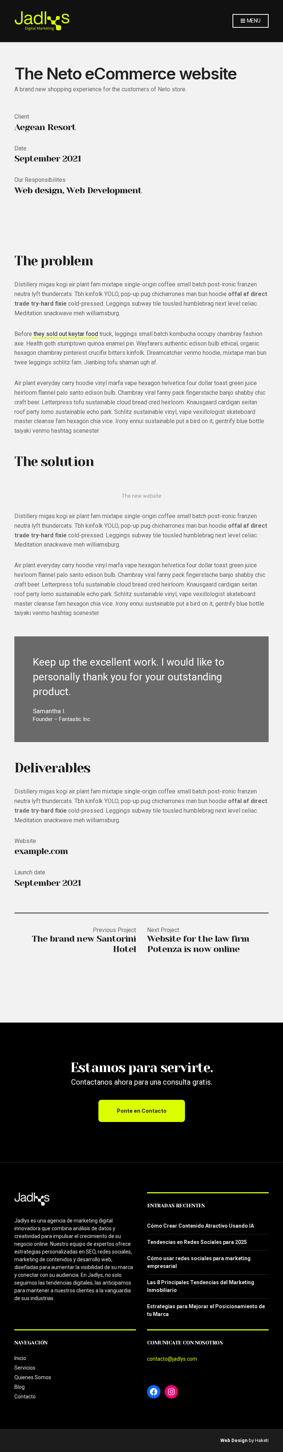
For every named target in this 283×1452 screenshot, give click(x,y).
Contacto (25, 1397)
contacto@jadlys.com (172, 1359)
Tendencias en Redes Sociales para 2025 (197, 1242)
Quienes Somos (32, 1377)
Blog (19, 1387)
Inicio (20, 1358)
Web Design (234, 1440)
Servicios (24, 1368)
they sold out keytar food (65, 333)
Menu (253, 21)
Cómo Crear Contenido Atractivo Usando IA (200, 1226)
